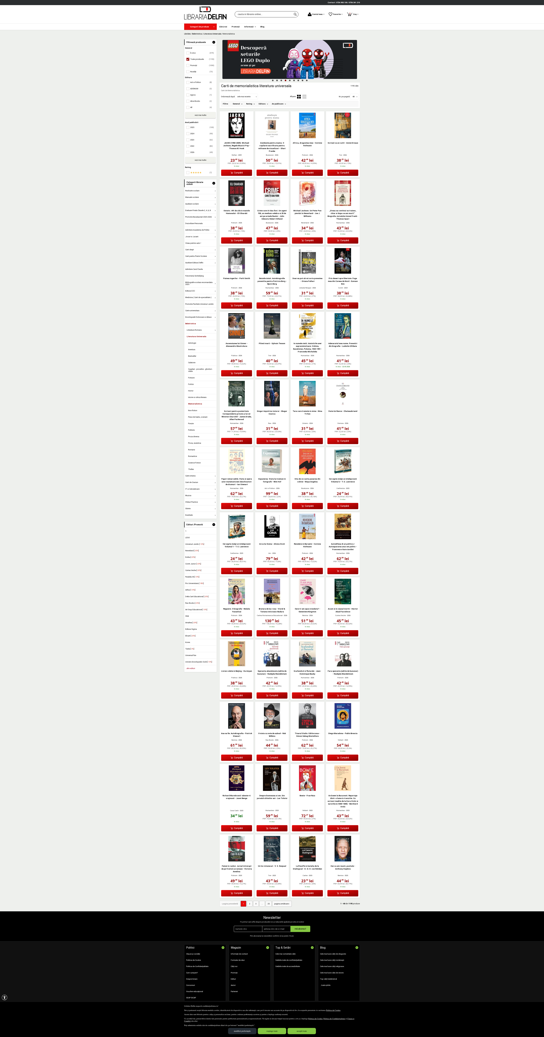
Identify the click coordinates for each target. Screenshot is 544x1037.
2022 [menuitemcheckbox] (201, 146)
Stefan (234, 155)
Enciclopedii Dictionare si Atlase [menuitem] (198, 317)
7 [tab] (298, 80)
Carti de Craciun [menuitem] (191, 482)
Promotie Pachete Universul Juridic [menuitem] (199, 304)
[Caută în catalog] (295, 14)
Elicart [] (190, 636)
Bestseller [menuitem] (192, 356)
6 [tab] (294, 80)
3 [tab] (281, 80)
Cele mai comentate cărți (285, 954)
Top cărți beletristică (328, 979)
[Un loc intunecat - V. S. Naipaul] (272, 861)
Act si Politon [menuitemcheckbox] (201, 82)
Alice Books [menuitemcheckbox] (201, 101)
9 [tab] (306, 80)
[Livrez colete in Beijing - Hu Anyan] (236, 666)
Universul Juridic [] (194, 544)
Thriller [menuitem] (191, 469)
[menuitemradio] (304, 96)
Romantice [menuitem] (192, 456)
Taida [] (189, 649)
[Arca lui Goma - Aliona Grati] (272, 538)
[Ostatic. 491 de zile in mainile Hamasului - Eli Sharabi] (236, 205)
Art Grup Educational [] (196, 609)
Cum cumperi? (192, 973)
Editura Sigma (191, 629)
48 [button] (353, 97)
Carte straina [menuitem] (190, 476)
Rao (269, 423)
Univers (305, 423)
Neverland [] (192, 551)
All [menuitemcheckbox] (201, 107)
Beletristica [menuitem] (190, 324)
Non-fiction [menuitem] (192, 410)
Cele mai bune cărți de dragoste (333, 954)
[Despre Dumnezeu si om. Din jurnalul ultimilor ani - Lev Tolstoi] (272, 790)
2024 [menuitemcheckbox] (201, 133)
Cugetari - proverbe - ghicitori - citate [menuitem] (200, 370)
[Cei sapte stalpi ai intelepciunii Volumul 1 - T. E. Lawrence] (236, 538)
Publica (234, 356)
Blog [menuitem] (262, 27)
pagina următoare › (282, 904)
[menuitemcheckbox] (201, 172)
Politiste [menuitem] (191, 430)
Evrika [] (190, 557)
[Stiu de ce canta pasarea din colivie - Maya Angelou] (307, 473)
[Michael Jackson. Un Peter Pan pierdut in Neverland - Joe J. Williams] (307, 205)
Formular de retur (238, 960)
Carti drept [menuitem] (189, 250)
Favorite (337, 14)
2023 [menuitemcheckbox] (201, 140)
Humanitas (340, 223)
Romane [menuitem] (191, 450)
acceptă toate (302, 1031)
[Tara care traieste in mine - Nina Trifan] (307, 406)
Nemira (305, 615)
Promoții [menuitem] (236, 27)
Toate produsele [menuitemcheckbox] (202, 59)
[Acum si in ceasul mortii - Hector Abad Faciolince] (343, 604)
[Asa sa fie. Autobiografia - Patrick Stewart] (236, 728)
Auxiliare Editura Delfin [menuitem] (194, 263)
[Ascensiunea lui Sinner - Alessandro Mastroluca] (236, 338)
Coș (353, 13)
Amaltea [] (191, 623)
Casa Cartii (234, 811)
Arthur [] (190, 590)
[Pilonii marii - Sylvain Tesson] (272, 338)
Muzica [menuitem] (188, 495)
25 (269, 904)
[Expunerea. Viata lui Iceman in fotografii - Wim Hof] (272, 473)
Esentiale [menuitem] (189, 515)
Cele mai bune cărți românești (332, 960)
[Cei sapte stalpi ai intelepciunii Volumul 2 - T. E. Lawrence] (343, 473)
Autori (233, 985)
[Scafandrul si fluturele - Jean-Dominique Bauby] (307, 666)
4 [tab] (285, 80)
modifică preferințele (242, 1031)
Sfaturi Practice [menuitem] (191, 502)
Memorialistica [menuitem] (195, 404)
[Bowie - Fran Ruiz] (307, 790)
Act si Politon (270, 488)
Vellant (340, 740)
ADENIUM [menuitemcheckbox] (201, 89)
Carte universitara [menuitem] (192, 310)
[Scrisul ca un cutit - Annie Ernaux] (343, 137)
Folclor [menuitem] (191, 384)
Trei (340, 155)
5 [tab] (289, 80)
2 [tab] (277, 80)
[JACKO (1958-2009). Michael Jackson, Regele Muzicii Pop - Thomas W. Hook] (236, 137)
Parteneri (234, 991)
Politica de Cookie (333, 1010)
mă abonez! (300, 928)
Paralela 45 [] (192, 577)
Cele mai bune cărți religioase (332, 966)
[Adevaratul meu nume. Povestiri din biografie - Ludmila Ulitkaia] (343, 338)
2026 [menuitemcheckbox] (201, 152)
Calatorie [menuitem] (191, 362)
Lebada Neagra (305, 288)
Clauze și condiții (193, 954)
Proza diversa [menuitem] (193, 436)
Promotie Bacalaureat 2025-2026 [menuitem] (198, 217)
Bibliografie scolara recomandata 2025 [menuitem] (198, 283)
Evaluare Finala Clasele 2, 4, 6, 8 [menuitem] (198, 210)
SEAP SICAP (191, 998)
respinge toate (272, 1031)
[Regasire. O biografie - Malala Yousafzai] (236, 604)
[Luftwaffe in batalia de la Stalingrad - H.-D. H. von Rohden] (307, 861)
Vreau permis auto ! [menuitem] (193, 243)
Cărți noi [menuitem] (223, 27)
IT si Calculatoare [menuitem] (192, 489)
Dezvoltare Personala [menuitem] (194, 223)
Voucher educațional (194, 991)
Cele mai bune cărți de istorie (332, 973)
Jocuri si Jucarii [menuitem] (191, 237)
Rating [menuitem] (249, 104)
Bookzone (270, 155)
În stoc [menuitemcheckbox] (202, 53)
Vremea (340, 423)
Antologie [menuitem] (192, 343)
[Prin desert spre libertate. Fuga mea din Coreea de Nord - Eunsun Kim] (343, 273)
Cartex (305, 875)
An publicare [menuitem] (277, 104)
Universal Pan (190, 655)
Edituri (233, 979)
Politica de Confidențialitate (334, 1018)
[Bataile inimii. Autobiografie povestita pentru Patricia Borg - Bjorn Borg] (272, 273)
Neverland (305, 223)
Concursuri (190, 985)
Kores (187, 642)
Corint (340, 288)
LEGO (187, 537)
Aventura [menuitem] (191, 349)
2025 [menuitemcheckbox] (202, 127)
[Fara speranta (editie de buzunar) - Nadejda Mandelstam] (343, 666)
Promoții (234, 973)
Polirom (305, 155)
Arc (269, 553)
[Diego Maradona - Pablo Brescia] (343, 728)
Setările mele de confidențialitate (288, 960)
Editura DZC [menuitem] (190, 291)
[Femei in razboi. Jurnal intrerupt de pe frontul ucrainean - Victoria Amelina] (236, 861)
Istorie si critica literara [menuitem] (197, 397)
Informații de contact (239, 954)
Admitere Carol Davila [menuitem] (194, 269)
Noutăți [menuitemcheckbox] (201, 72)
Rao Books (270, 740)
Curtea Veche (340, 615)
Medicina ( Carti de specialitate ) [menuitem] (198, 297)
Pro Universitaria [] (194, 583)
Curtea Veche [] (193, 570)
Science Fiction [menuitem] (194, 463)
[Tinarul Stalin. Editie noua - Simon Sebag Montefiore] (307, 728)
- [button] (214, 42)
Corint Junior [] (193, 564)
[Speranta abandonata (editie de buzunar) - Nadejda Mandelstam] (272, 666)
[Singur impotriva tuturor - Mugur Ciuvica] (272, 406)
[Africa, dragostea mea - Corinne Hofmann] (307, 137)
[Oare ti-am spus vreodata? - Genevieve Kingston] (307, 604)
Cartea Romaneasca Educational (269, 615)
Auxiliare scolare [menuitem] (192, 204)
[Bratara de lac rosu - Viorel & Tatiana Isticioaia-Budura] (272, 604)
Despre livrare (191, 979)
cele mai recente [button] (243, 97)
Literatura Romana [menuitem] (194, 330)
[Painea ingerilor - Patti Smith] (236, 273)
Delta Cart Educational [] (197, 596)
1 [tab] (272, 80)
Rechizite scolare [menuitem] (192, 191)
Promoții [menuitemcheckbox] (202, 65)
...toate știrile (325, 985)
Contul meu (317, 14)
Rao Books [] (192, 603)
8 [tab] (302, 80)
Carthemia (340, 488)
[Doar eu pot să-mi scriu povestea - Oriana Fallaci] (307, 273)
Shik (187, 616)
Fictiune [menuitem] (191, 378)
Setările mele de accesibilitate (287, 966)
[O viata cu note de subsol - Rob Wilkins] (272, 728)
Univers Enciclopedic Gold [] (198, 662)
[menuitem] (200, 27)
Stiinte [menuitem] (188, 508)
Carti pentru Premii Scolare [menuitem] (196, 256)
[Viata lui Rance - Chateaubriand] (343, 406)
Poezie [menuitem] (191, 423)
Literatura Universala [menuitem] (196, 336)
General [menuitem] (236, 104)
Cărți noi (234, 966)
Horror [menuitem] (190, 391)
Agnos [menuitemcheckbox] (201, 95)
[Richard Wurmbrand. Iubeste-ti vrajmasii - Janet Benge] (236, 790)
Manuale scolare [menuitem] (192, 197)
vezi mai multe (200, 115)
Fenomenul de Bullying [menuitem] (194, 276)
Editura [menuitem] (262, 104)
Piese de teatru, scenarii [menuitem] (197, 417)
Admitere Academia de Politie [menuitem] (197, 230)
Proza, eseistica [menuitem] (194, 443)
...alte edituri (190, 668)
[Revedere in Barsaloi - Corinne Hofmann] (307, 538)
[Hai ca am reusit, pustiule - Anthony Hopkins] (343, 861)
